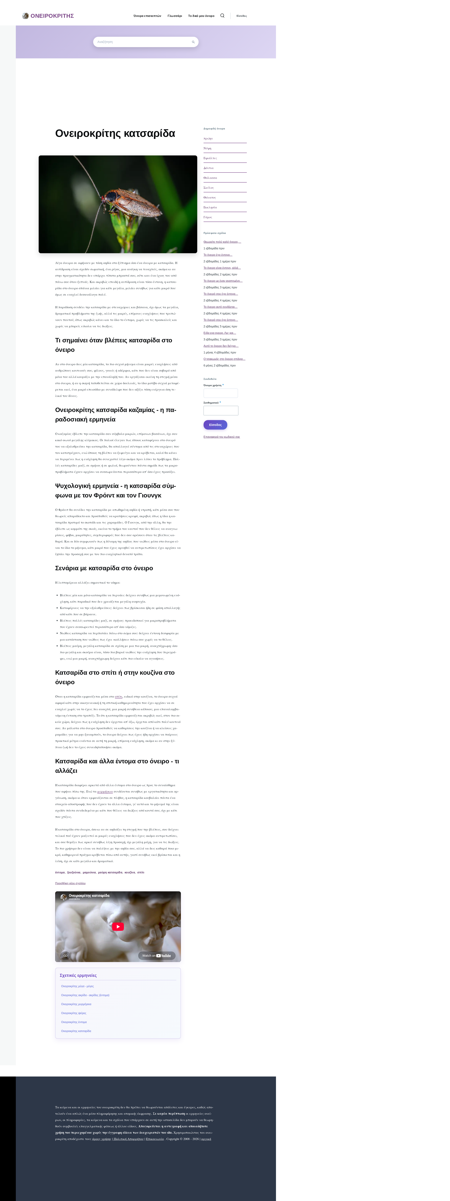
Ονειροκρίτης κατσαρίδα (76, 1031)
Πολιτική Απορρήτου (128, 1139)
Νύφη (207, 148)
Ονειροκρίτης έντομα (74, 1022)
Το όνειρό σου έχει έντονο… (221, 319)
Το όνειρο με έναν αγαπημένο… (223, 280)
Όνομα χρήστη (212, 385)
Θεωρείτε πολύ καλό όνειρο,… (222, 241)
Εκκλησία (210, 207)
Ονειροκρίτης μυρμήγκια (76, 1004)
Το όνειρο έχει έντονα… (218, 254)
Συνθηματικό (211, 402)
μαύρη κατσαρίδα (110, 872)
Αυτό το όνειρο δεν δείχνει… (221, 345)
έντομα (60, 872)
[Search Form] (222, 15)
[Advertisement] (145, 84)
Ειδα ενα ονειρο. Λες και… (220, 332)
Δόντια (209, 168)
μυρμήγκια (105, 791)
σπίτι (118, 696)
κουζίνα (130, 872)
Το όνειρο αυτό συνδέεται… (220, 306)
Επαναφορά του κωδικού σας (222, 436)
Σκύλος (209, 187)
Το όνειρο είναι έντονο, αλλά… (222, 267)
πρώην (208, 138)
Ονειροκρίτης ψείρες (73, 1013)
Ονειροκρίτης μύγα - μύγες (77, 986)
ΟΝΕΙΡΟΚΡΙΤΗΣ (52, 16)
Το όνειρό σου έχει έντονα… (221, 293)
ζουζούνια (74, 872)
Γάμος (208, 217)
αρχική (206, 1139)
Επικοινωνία (155, 1139)
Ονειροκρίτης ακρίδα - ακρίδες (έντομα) (85, 995)
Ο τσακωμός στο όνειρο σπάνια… (224, 358)
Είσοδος (242, 15)
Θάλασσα (210, 177)
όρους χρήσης (101, 1139)
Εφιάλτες (210, 158)
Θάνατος (210, 197)
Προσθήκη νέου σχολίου (70, 883)
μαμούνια (89, 872)
